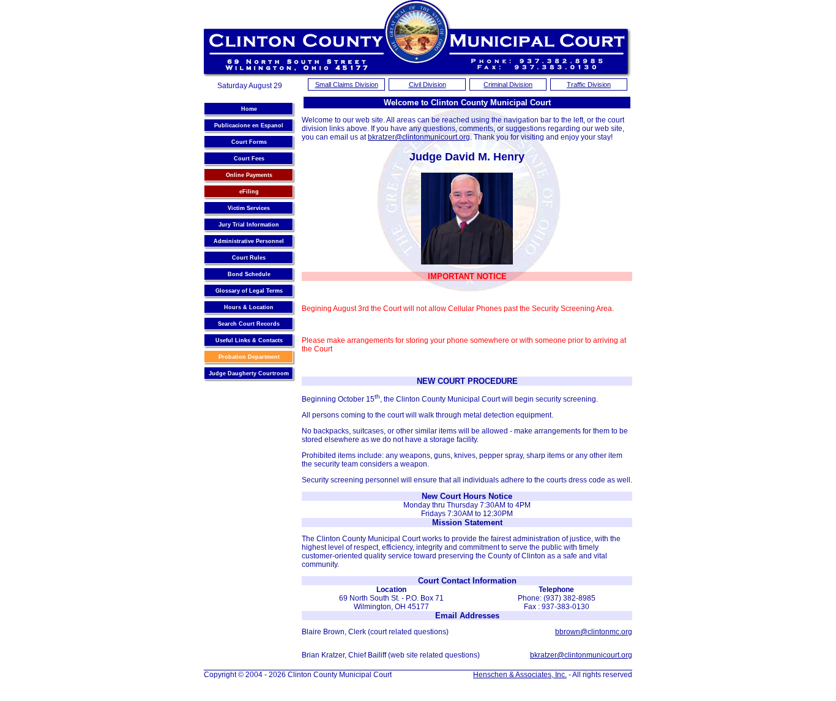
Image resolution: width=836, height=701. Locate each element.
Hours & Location (249, 307)
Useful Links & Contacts (249, 340)
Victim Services (249, 208)
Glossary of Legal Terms (249, 291)
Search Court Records (249, 324)
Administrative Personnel (249, 241)
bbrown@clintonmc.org (593, 632)
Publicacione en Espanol (248, 125)
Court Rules (249, 258)
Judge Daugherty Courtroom (249, 373)
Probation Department (249, 357)
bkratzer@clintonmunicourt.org (419, 137)
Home (249, 109)
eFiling (249, 192)
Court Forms (249, 142)
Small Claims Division (346, 84)
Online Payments (249, 175)
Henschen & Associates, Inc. (520, 674)
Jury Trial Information (248, 225)
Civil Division (427, 84)
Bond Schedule (249, 274)
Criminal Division (507, 84)
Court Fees (249, 159)
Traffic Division (589, 84)
